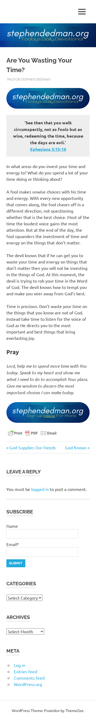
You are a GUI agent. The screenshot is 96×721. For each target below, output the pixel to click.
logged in (40, 489)
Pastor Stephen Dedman (28, 79)
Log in (19, 665)
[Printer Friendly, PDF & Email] (32, 432)
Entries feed (25, 671)
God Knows (75, 447)
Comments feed (29, 677)
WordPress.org (28, 684)
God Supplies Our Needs (32, 447)
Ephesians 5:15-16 (48, 149)
